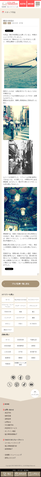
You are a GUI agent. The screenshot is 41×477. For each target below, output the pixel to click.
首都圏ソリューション (12, 455)
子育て (20, 324)
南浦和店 (7, 358)
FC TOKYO (33, 324)
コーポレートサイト (12, 443)
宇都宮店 (7, 364)
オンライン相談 (10, 431)
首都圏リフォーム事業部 (20, 363)
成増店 (33, 346)
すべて (8, 299)
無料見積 (8, 416)
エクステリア (20, 318)
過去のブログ (8, 330)
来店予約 (8, 413)
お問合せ (8, 422)
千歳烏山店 (33, 340)
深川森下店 (33, 352)
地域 (20, 311)
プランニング (33, 305)
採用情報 (8, 449)
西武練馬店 (20, 346)
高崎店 (20, 358)
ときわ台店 (7, 352)
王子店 (20, 352)
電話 (9, 474)
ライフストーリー (33, 299)
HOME (7, 404)
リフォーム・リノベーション (8, 305)
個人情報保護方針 (11, 446)
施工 (33, 311)
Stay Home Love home (20, 299)
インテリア (7, 318)
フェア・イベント (20, 305)
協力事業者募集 (10, 434)
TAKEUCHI (7, 311)
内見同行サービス (11, 428)
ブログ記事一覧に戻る (20, 284)
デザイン (7, 324)
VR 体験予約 (9, 425)
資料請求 (8, 419)
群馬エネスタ (9, 458)
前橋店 (33, 358)
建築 (33, 318)
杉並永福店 (7, 346)
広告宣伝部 (20, 340)
